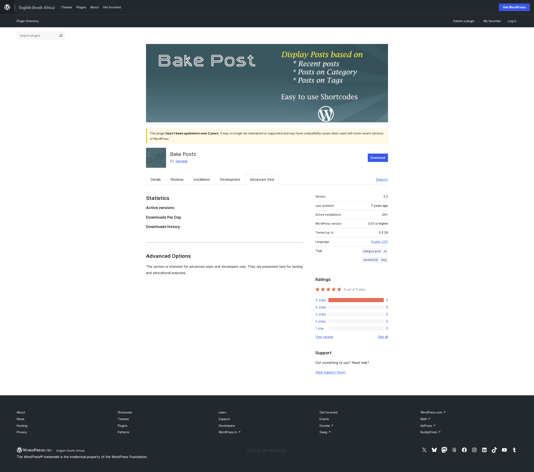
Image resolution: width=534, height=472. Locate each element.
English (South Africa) (70, 450)
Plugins (122, 425)
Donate (326, 425)
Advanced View (262, 179)
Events (324, 419)
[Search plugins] (61, 35)
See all (383, 337)
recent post (370, 259)
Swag (325, 432)
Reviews (177, 179)
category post (372, 251)
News (20, 419)
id (385, 251)
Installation (201, 179)
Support (382, 179)
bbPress (428, 425)
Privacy (22, 432)
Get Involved (329, 412)
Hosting (22, 425)
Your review (324, 337)
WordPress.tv (230, 432)
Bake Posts (183, 154)
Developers (227, 425)
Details (155, 179)
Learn (222, 412)
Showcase (125, 412)
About (21, 412)
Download (377, 157)
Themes (123, 419)
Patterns (123, 432)
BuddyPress (431, 432)
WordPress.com (433, 412)
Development (230, 179)
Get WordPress (514, 7)
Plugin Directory (28, 21)
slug (383, 259)
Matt (425, 419)
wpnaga (181, 161)
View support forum (330, 372)
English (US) (379, 241)
